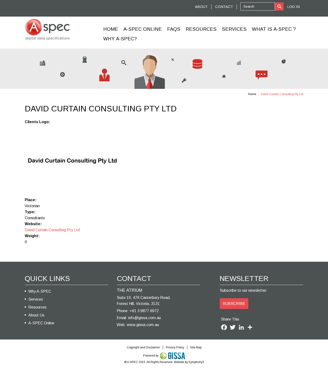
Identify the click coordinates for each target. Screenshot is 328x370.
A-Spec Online (142, 29)
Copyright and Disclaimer (143, 347)
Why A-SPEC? (120, 38)
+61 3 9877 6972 (144, 311)
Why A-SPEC (39, 291)
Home (110, 29)
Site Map (195, 347)
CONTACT (224, 7)
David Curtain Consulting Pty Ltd (52, 230)
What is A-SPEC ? (274, 29)
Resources (201, 29)
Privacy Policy (175, 347)
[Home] (47, 29)
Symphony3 (196, 362)
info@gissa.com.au (144, 318)
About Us (36, 315)
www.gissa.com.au (143, 325)
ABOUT (201, 7)
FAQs (173, 29)
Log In (293, 7)
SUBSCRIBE (234, 304)
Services (234, 29)
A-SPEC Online (41, 323)
